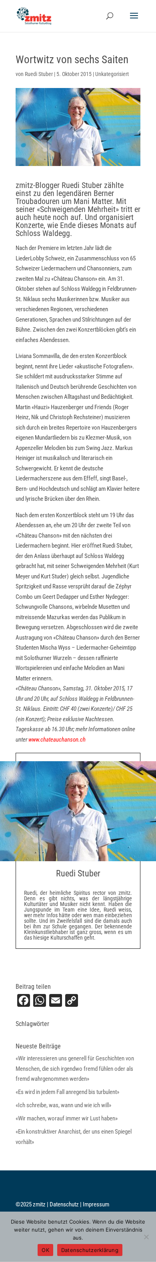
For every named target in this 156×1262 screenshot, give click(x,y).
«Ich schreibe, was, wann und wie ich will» (63, 1105)
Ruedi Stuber (39, 74)
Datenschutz (65, 1204)
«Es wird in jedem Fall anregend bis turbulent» (67, 1092)
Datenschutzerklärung (89, 1250)
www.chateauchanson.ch (57, 739)
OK (45, 1250)
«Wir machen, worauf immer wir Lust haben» (67, 1118)
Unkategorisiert (112, 74)
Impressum (96, 1204)
